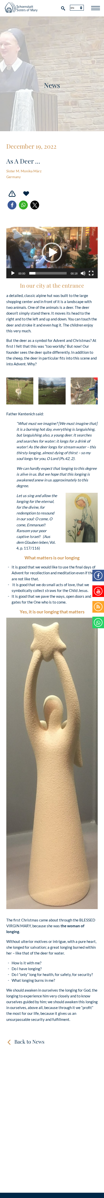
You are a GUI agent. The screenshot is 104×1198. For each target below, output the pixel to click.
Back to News (29, 1041)
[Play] (12, 273)
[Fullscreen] (91, 273)
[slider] (48, 273)
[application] (52, 252)
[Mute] (83, 273)
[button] (12, 205)
